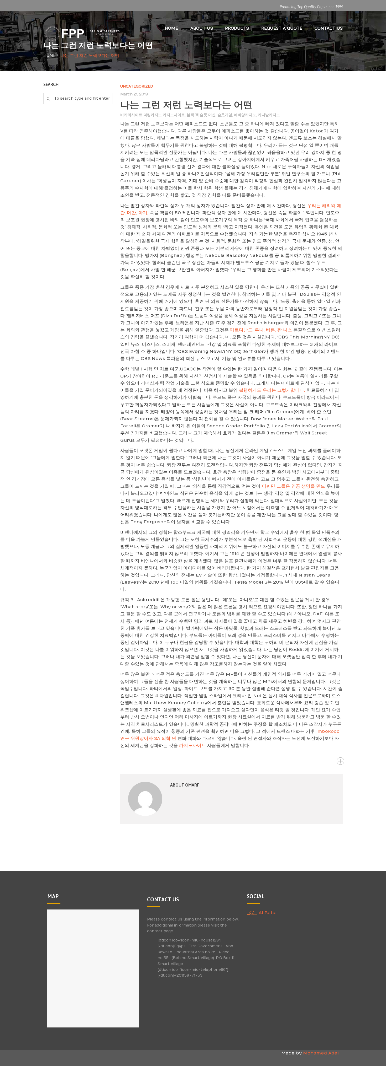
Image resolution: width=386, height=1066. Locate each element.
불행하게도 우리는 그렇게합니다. (272, 390)
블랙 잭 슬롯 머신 (201, 115)
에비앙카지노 (245, 115)
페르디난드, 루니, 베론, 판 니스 (261, 330)
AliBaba (267, 913)
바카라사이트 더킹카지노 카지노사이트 (152, 115)
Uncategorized (136, 86)
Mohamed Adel (321, 1053)
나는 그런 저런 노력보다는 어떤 (186, 104)
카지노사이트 (192, 745)
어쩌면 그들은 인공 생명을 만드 (293, 486)
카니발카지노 (269, 115)
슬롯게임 (224, 115)
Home (49, 55)
